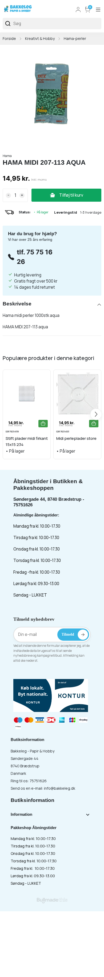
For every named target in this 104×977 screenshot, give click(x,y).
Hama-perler (75, 38)
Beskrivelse (17, 304)
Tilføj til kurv (71, 195)
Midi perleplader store (76, 438)
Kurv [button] (90, 7)
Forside (9, 38)
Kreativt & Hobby (40, 38)
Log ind (78, 9)
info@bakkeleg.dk (59, 788)
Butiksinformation (32, 800)
